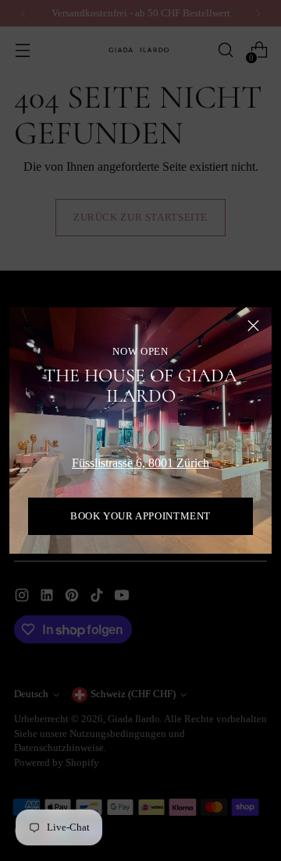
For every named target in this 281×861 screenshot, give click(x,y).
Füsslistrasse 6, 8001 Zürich (140, 462)
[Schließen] (253, 326)
